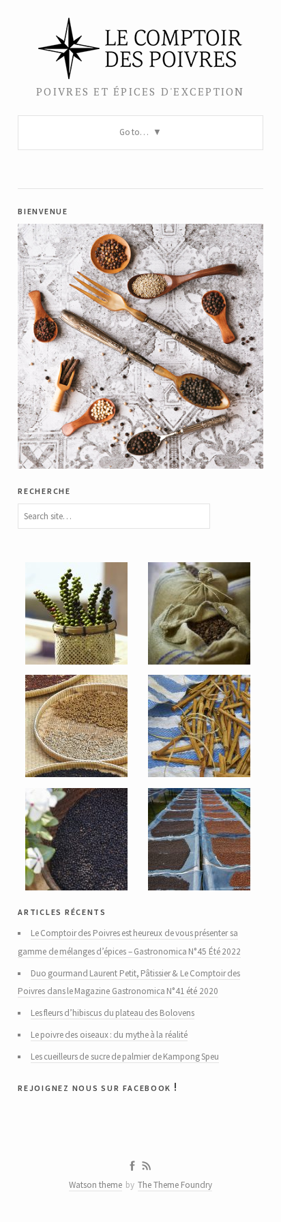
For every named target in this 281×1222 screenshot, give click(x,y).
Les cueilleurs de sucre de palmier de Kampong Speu (125, 1056)
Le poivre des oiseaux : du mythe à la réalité (109, 1035)
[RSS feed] (146, 1166)
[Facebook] (132, 1166)
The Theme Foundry (175, 1185)
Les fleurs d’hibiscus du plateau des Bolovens (112, 1013)
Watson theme (95, 1185)
